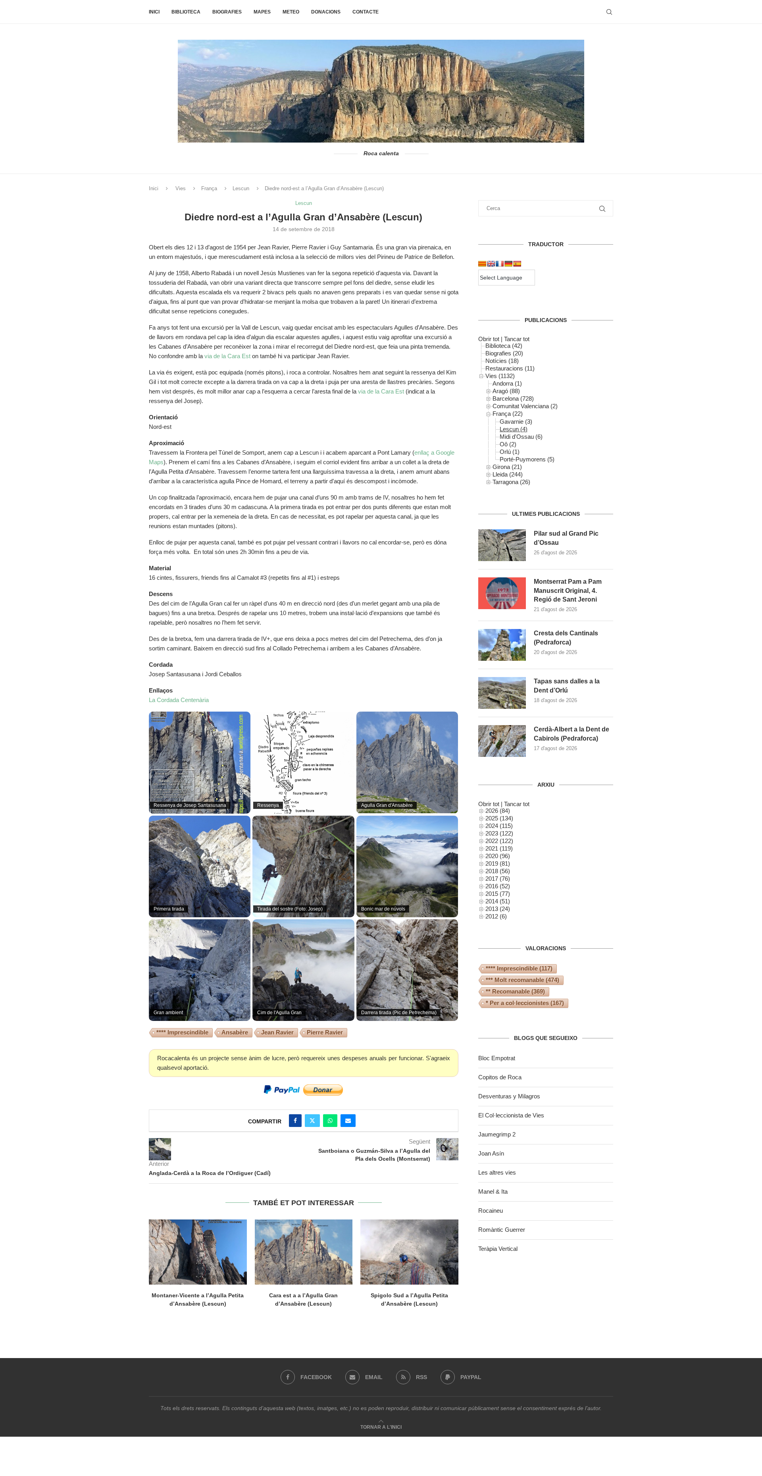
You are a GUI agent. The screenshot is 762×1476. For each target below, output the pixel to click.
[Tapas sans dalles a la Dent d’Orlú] (502, 693)
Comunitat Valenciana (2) (525, 406)
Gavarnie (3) (516, 421)
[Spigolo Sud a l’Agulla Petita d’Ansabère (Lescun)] (409, 1252)
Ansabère (234, 1032)
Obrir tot (488, 339)
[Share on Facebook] (295, 1120)
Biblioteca (185, 12)
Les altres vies (497, 1172)
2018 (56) (497, 871)
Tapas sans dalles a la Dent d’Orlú (567, 685)
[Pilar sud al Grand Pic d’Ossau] (502, 545)
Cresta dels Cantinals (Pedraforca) (566, 637)
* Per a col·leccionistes (525, 1002)
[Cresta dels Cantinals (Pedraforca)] (502, 645)
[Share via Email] (348, 1120)
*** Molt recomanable (522, 979)
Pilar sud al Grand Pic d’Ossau (566, 538)
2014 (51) (497, 901)
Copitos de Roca (499, 1077)
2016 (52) (497, 886)
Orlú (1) (510, 451)
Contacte (365, 12)
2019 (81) (497, 863)
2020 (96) (497, 856)
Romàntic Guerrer (501, 1229)
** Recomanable (515, 991)
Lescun (241, 188)
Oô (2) (508, 444)
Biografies (227, 12)
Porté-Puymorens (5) (527, 459)
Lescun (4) (513, 429)
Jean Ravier (277, 1032)
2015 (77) (497, 893)
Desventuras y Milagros (509, 1096)
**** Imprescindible (182, 1032)
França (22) (508, 413)
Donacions (326, 12)
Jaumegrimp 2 (497, 1134)
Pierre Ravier (325, 1032)
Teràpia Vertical (498, 1248)
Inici (154, 12)
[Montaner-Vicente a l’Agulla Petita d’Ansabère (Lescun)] (198, 1252)
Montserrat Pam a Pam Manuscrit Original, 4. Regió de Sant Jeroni (568, 590)
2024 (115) (499, 825)
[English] (491, 263)
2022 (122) (499, 840)
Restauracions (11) (510, 368)
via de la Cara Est (227, 356)
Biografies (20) (504, 353)
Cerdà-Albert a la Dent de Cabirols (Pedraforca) (571, 733)
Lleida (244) (508, 474)
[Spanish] (517, 263)
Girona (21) (507, 466)
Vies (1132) (500, 375)
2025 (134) (499, 818)
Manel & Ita (493, 1191)
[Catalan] (482, 263)
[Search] (609, 11)
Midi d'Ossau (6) (521, 436)
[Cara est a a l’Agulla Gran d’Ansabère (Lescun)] (304, 1252)
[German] (508, 263)
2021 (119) (499, 848)
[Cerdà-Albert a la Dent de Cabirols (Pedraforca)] (502, 741)
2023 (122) (499, 833)
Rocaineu (490, 1210)
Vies (180, 188)
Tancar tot (516, 339)
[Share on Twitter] (312, 1120)
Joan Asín (491, 1153)
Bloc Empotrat (496, 1058)
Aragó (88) (506, 391)
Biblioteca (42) (503, 345)
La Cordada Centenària (179, 700)
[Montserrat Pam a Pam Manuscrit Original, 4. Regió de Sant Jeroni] (502, 593)
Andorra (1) (507, 383)
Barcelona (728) (513, 398)
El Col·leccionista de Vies (511, 1115)
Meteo (291, 12)
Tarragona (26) (511, 481)
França (209, 188)
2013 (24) (497, 908)
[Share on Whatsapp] (330, 1120)
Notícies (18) (502, 360)
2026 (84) (497, 810)
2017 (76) (497, 878)
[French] (500, 263)
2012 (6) (496, 916)
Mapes (262, 12)
